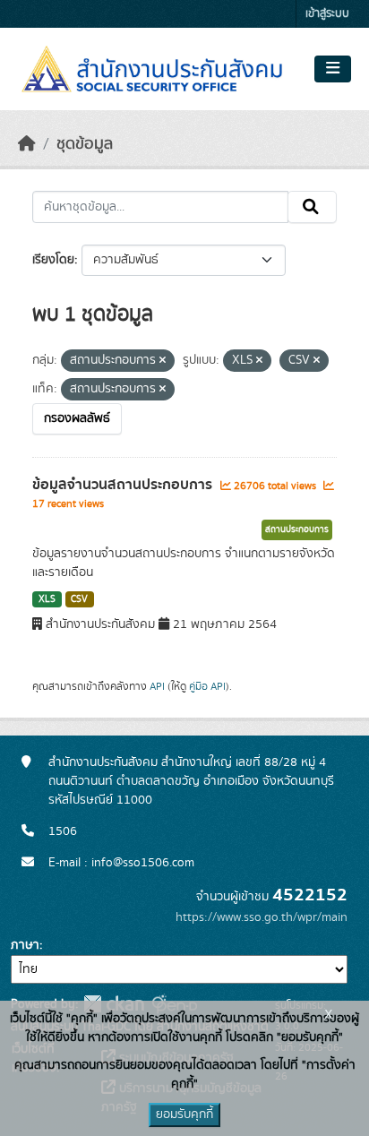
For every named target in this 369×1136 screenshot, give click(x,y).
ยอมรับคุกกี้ (184, 1114)
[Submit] (312, 207)
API (157, 686)
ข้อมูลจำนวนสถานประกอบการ (124, 484)
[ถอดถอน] (162, 361)
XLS (47, 599)
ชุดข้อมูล (84, 144)
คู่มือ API (207, 686)
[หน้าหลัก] (27, 144)
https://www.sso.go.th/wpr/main (262, 917)
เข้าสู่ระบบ (327, 13)
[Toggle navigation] (332, 69)
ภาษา (25, 945)
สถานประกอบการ (297, 529)
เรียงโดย (53, 260)
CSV (79, 599)
